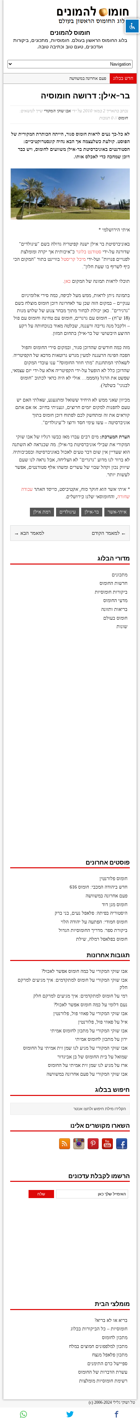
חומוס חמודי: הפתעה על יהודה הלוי (94, 921)
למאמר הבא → (29, 533)
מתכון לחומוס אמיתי (69, 1030)
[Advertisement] (79, 747)
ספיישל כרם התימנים (107, 1363)
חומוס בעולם (115, 618)
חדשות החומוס (113, 583)
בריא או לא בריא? (110, 1320)
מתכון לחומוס (114, 1337)
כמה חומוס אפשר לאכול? (64, 971)
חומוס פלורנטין (113, 878)
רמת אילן (42, 511)
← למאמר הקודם (109, 533)
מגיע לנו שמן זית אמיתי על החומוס (55, 1048)
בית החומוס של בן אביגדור (82, 1056)
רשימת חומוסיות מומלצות (103, 1380)
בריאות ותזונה (114, 609)
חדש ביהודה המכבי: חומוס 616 (98, 887)
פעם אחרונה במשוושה (87, 78)
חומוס (123, 117)
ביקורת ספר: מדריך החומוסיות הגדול (93, 930)
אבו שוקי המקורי (57, 110)
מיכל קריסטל (73, 259)
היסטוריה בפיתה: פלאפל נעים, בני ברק (91, 913)
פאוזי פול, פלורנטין (70, 1013)
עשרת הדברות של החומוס (102, 1372)
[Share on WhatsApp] (23, 1414)
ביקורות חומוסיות (111, 592)
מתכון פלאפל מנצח (109, 1354)
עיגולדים (67, 511)
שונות (122, 626)
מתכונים (119, 574)
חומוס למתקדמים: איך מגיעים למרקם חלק (73, 996)
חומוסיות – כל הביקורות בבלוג (99, 1328)
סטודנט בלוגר (88, 251)
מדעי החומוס (115, 600)
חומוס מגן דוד (114, 904)
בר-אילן (92, 511)
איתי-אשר (117, 511)
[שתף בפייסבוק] (116, 1414)
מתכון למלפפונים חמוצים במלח (98, 1346)
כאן (67, 281)
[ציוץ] (70, 1414)
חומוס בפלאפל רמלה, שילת (101, 939)
